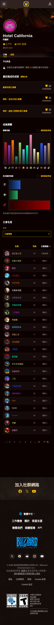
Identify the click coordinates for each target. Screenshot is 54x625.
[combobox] (27, 234)
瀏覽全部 (23, 77)
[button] (27, 234)
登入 (29, 67)
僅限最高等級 (46, 131)
